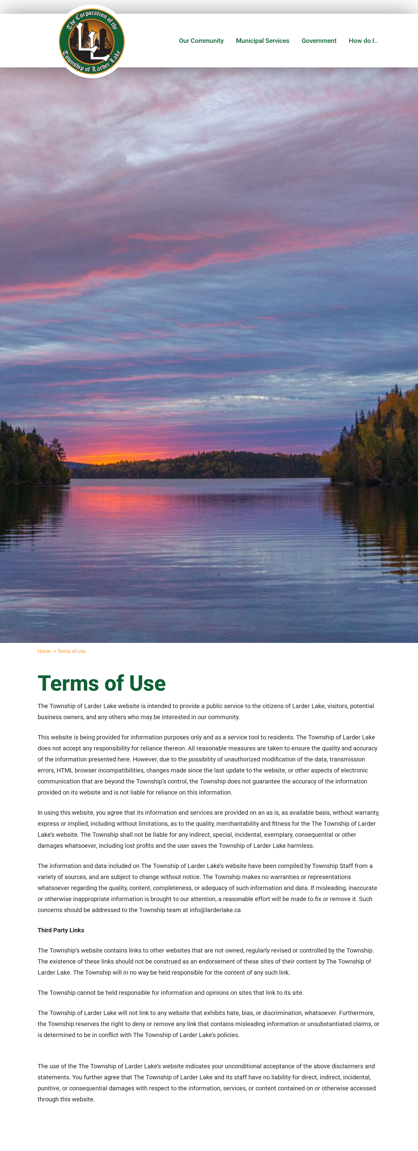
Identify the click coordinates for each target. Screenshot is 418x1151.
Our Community (201, 40)
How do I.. (363, 40)
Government (319, 40)
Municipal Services (262, 40)
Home (44, 651)
